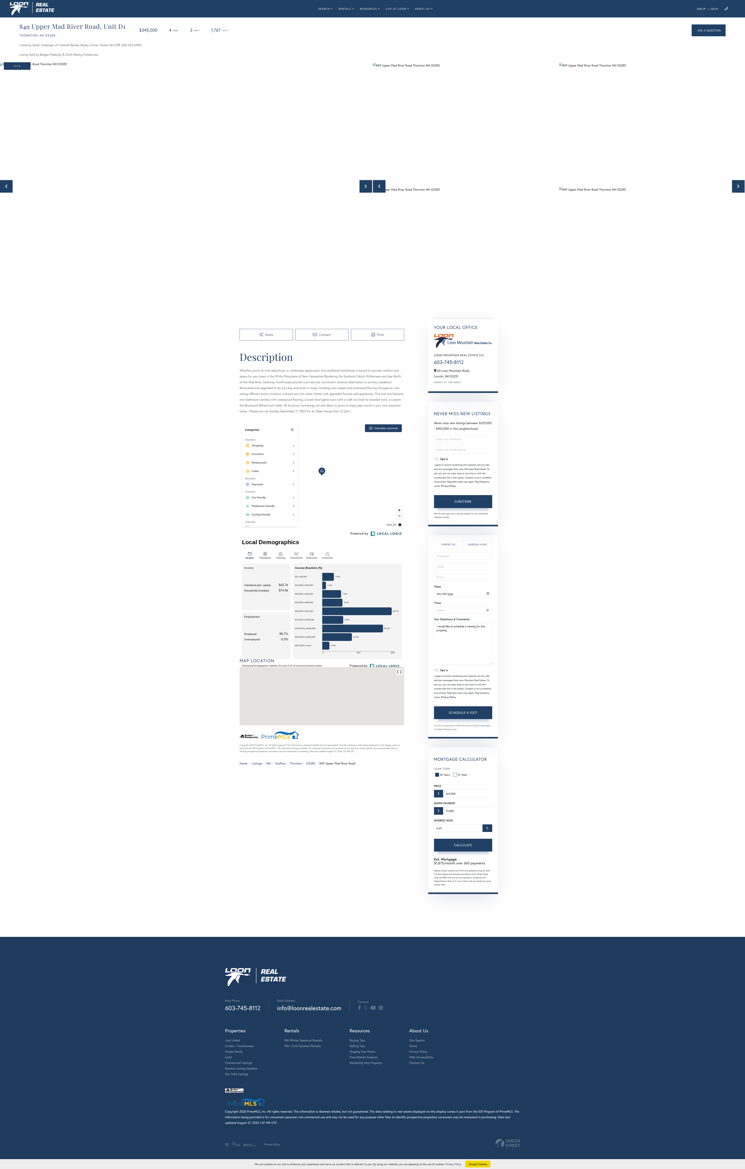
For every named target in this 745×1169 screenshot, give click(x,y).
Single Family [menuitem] (234, 1052)
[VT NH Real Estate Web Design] (508, 1144)
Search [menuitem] (324, 8)
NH (269, 763)
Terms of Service (444, 729)
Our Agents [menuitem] (417, 1040)
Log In (714, 9)
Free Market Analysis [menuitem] (364, 1057)
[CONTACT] (709, 30)
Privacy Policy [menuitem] (418, 1052)
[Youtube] (373, 1008)
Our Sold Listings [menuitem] (236, 1074)
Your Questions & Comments (452, 619)
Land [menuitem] (228, 1057)
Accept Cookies (478, 1164)
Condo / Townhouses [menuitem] (239, 1046)
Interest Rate (443, 820)
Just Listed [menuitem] (232, 1040)
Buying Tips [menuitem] (357, 1040)
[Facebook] (359, 1008)
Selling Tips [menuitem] (357, 1046)
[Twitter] (365, 1008)
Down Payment (444, 803)
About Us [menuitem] (422, 8)
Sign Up (701, 9)
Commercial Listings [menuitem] (238, 1063)
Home (243, 763)
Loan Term (442, 768)
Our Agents (454, 382)
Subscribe (463, 501)
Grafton (280, 763)
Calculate (463, 845)
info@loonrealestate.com (309, 1008)
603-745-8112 (449, 362)
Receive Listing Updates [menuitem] (241, 1068)
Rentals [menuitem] (345, 8)
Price (437, 786)
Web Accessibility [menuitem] (421, 1057)
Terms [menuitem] (413, 1046)
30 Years (445, 774)
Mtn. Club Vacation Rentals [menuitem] (302, 1046)
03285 (310, 763)
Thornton (296, 763)
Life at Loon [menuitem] (396, 8)
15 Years (462, 774)
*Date (437, 586)
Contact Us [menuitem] (416, 1063)
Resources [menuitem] (368, 8)
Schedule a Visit (477, 544)
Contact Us (440, 382)
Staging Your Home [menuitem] (362, 1052)
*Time (437, 603)
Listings (257, 763)
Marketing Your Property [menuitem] (366, 1063)
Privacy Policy (448, 486)
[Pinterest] (381, 1008)
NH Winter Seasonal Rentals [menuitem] (303, 1040)
